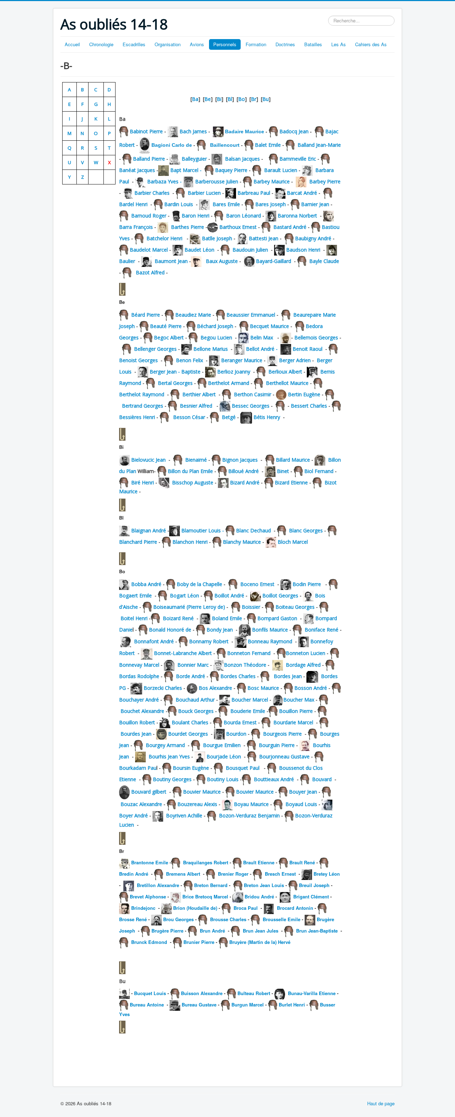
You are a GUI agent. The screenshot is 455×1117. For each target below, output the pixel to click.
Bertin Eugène (304, 394)
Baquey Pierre (231, 170)
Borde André (190, 676)
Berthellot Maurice (287, 383)
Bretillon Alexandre (159, 885)
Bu (265, 99)
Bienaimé (196, 459)
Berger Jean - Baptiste (175, 371)
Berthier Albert (199, 394)
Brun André (212, 930)
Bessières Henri (137, 417)
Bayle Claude (324, 261)
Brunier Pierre (199, 942)
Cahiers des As (371, 44)
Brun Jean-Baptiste (317, 930)
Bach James (193, 131)
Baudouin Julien (250, 249)
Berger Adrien (295, 360)
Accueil (72, 44)
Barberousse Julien (216, 181)
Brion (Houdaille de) (195, 907)
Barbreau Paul (254, 192)
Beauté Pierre (165, 326)
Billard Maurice (293, 459)
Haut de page (381, 1103)
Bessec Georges (251, 405)
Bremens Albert (183, 873)
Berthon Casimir (252, 394)
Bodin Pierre (307, 584)
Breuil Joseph (314, 885)
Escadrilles (134, 44)
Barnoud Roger (149, 215)
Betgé (229, 417)
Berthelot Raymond (141, 394)
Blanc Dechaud (253, 530)
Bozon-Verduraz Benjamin (249, 815)
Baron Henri (195, 215)
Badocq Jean (294, 131)
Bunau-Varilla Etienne (312, 993)
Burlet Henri (292, 1004)
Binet (283, 471)
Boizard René (180, 618)
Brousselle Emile (280, 919)
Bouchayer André (139, 699)
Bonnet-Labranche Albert (183, 653)
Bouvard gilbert (149, 791)
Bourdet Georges (188, 733)
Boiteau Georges (295, 606)
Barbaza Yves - (165, 181)
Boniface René (321, 629)
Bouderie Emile (248, 711)
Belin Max (261, 337)
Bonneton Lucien (305, 653)
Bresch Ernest (280, 873)
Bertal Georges (175, 383)
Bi (219, 99)
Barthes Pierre (187, 227)
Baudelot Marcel (149, 249)
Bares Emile (227, 204)
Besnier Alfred (196, 405)
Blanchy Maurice (242, 541)
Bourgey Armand (165, 745)
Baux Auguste (222, 261)
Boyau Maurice (251, 804)
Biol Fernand (318, 471)
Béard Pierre (145, 314)
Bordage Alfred (304, 664)
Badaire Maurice (245, 131)
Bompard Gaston (277, 618)
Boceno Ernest (257, 584)
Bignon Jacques (240, 459)
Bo (241, 99)
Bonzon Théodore (245, 664)
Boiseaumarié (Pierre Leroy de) (189, 606)
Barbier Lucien (204, 192)
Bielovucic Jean (148, 459)
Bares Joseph (270, 204)
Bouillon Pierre (296, 711)
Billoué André (243, 471)
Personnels (224, 44)
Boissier (251, 606)
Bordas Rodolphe (140, 676)
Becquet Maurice (269, 326)
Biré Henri (142, 482)
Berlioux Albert (284, 371)
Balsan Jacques (242, 158)
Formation (256, 44)
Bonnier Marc (193, 664)
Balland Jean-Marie (318, 144)
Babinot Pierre (145, 131)
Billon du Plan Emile (190, 471)
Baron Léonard (243, 215)
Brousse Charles (228, 919)
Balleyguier (194, 158)
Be (207, 99)
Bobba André (147, 584)
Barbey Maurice (271, 181)
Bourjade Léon (223, 756)
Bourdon (237, 733)
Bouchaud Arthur (194, 699)
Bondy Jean (220, 629)
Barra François (136, 227)
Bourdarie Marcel (293, 722)
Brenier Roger (233, 873)
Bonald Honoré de (170, 629)
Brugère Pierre (167, 930)
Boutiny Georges (172, 779)
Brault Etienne (258, 862)
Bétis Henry (266, 417)
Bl (230, 99)
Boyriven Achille (184, 815)
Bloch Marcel (292, 541)
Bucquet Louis (150, 993)
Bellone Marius (210, 348)
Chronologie (101, 44)
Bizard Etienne (291, 482)
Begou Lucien (215, 337)
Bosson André (311, 687)
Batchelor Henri (164, 238)
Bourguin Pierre (277, 745)
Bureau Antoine (147, 1004)
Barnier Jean (315, 204)
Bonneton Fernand (249, 653)
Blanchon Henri (190, 541)
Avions (197, 44)
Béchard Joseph (215, 326)
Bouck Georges (196, 711)
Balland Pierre (148, 158)
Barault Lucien (280, 170)
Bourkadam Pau (137, 767)
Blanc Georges (306, 530)
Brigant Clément (311, 896)
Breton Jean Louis (264, 885)
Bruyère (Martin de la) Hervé (259, 942)
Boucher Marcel (250, 699)
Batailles (313, 44)
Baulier (127, 261)
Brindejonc (143, 907)
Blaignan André (149, 530)
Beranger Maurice (242, 360)
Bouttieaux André (273, 779)
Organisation (168, 44)
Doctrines (285, 44)
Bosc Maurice (263, 687)
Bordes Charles (238, 676)
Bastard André (290, 227)
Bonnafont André (154, 641)
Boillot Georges (280, 595)
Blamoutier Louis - (203, 530)
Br (253, 99)
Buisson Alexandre (202, 993)
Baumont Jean (171, 261)
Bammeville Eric (297, 158)
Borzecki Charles (162, 687)
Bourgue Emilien (222, 745)
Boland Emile (227, 618)
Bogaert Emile (135, 595)
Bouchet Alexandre (142, 711)
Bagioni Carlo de (171, 145)
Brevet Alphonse (148, 896)
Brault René (302, 862)
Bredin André (134, 873)
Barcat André (302, 192)
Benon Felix (189, 360)
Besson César (189, 417)
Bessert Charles (308, 405)
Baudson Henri (304, 249)
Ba (195, 99)
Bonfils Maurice (270, 629)
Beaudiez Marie (193, 314)
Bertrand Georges (142, 405)
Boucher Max (298, 699)
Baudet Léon (199, 249)
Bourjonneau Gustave (284, 756)
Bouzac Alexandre (141, 804)
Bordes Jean (287, 676)
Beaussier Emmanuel (251, 314)
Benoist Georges (139, 360)
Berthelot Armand (228, 383)
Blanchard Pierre (139, 541)
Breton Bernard (211, 885)
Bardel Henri (134, 204)
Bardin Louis (179, 204)
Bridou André (259, 896)
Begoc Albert (169, 337)
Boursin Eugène (191, 767)
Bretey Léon (327, 873)
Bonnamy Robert (209, 641)
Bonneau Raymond (270, 641)
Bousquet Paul (242, 767)
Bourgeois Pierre (282, 733)
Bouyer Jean (303, 791)
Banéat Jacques (137, 170)
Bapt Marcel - (187, 170)
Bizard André (244, 482)
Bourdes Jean (136, 733)
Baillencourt (224, 145)
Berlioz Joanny (234, 371)
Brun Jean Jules (260, 930)
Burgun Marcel (247, 1004)
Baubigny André (313, 238)
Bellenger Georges (155, 348)
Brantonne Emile (149, 862)
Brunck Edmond (149, 942)
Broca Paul (245, 907)
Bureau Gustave (199, 1004)
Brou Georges (179, 919)
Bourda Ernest (241, 722)
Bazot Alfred (150, 272)
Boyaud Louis (301, 804)
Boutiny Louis (223, 779)
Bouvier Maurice (202, 791)
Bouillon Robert (137, 722)
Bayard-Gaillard (273, 261)
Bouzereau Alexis (197, 804)
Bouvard (322, 779)
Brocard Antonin (296, 907)
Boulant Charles (189, 722)
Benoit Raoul (307, 348)
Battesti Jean (263, 238)
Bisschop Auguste (192, 482)
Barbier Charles (153, 192)
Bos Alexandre (215, 687)
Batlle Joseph (216, 238)
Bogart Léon (183, 595)
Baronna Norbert (298, 215)
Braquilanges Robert (205, 862)
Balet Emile (267, 144)
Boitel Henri (135, 618)
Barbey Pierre (325, 181)
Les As (338, 44)
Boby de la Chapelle (199, 584)
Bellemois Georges (315, 337)
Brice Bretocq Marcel (206, 896)
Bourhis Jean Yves (169, 756)
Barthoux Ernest (238, 227)
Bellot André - (263, 348)
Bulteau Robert (253, 993)
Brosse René (133, 919)
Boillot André (230, 595)
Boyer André (133, 815)
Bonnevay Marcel (139, 664)
